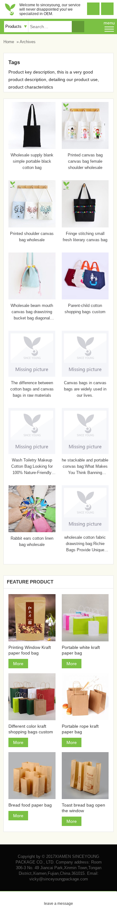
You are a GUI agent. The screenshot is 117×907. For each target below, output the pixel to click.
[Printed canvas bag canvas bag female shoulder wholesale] (85, 147)
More (18, 663)
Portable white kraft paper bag (81, 650)
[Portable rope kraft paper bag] (85, 696)
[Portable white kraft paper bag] (85, 617)
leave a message (58, 898)
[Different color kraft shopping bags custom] (31, 696)
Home (8, 41)
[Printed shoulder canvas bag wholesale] (31, 225)
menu (109, 22)
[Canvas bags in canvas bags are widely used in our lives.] (85, 375)
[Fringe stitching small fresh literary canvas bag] (85, 225)
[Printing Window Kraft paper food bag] (31, 617)
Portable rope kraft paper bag (80, 729)
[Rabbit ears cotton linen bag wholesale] (31, 530)
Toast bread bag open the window (83, 808)
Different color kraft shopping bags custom (30, 729)
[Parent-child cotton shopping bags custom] (85, 297)
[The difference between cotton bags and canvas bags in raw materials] (31, 375)
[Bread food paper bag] (31, 775)
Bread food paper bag (30, 805)
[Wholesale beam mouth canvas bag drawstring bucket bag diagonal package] (31, 297)
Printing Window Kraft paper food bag (29, 650)
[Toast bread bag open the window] (85, 775)
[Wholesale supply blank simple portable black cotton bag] (31, 147)
